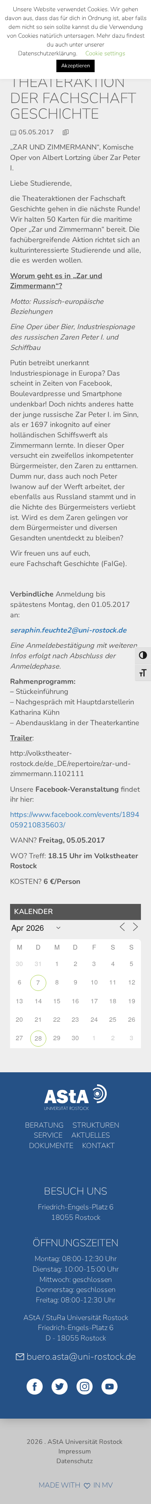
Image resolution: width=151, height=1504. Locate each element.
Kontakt (98, 1145)
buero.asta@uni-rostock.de (81, 1356)
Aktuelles (90, 1135)
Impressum (74, 1451)
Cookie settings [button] (105, 53)
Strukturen (95, 1125)
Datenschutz (74, 1461)
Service (48, 1135)
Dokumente (51, 1145)
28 (38, 1038)
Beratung (44, 1125)
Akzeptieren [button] (75, 65)
